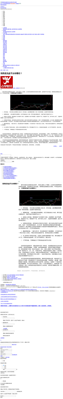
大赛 (4, 63)
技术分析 (5, 45)
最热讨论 (13, 65)
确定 (13, 344)
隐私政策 (22, 274)
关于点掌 (9, 274)
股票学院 (14, 284)
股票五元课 (27, 34)
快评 (4, 38)
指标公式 (5, 51)
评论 (1, 153)
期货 (4, 54)
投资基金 (5, 52)
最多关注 (9, 65)
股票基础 (5, 40)
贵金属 (4, 60)
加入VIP (2, 3)
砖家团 (4, 30)
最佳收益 (5, 65)
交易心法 (5, 43)
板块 (10, 67)
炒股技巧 (16, 88)
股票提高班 (12, 34)
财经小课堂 (37, 34)
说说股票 (5, 31)
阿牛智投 (5, 66)
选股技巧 (5, 44)
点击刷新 (5, 328)
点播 (13, 29)
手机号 (1, 352)
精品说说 (9, 31)
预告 (10, 29)
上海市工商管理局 (4, 301)
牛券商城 (42, 34)
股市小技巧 (32, 34)
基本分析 (5, 47)
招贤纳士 (15, 278)
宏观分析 (5, 49)
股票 (8, 67)
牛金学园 (5, 32)
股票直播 (5, 29)
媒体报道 (13, 274)
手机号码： (2, 391)
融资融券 (5, 61)
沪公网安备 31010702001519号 (7, 290)
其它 (4, 62)
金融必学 (22, 34)
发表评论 (2, 160)
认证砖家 (13, 31)
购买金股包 (12, 3)
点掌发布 (19, 278)
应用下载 (9, 276)
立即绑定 (2, 337)
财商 (4, 39)
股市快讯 (16, 29)
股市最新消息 (9, 284)
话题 (4, 35)
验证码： (2, 396)
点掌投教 (13, 276)
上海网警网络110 (4, 292)
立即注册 (7, 357)
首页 (4, 34)
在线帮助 (20, 29)
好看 (4, 36)
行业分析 (5, 48)
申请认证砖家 (10, 278)
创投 (4, 58)
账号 (1, 348)
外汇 (4, 56)
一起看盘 (5, 67)
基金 (13, 67)
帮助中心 (9, 277)
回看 (8, 29)
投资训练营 (17, 34)
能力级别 (5, 42)
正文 (7, 70)
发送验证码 (14, 354)
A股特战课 (7, 34)
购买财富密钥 (7, 3)
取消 (15, 344)
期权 (4, 57)
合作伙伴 (17, 274)
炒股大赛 (17, 65)
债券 (4, 53)
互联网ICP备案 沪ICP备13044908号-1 (8, 287)
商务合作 (13, 277)
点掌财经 (5, 27)
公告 (16, 277)
